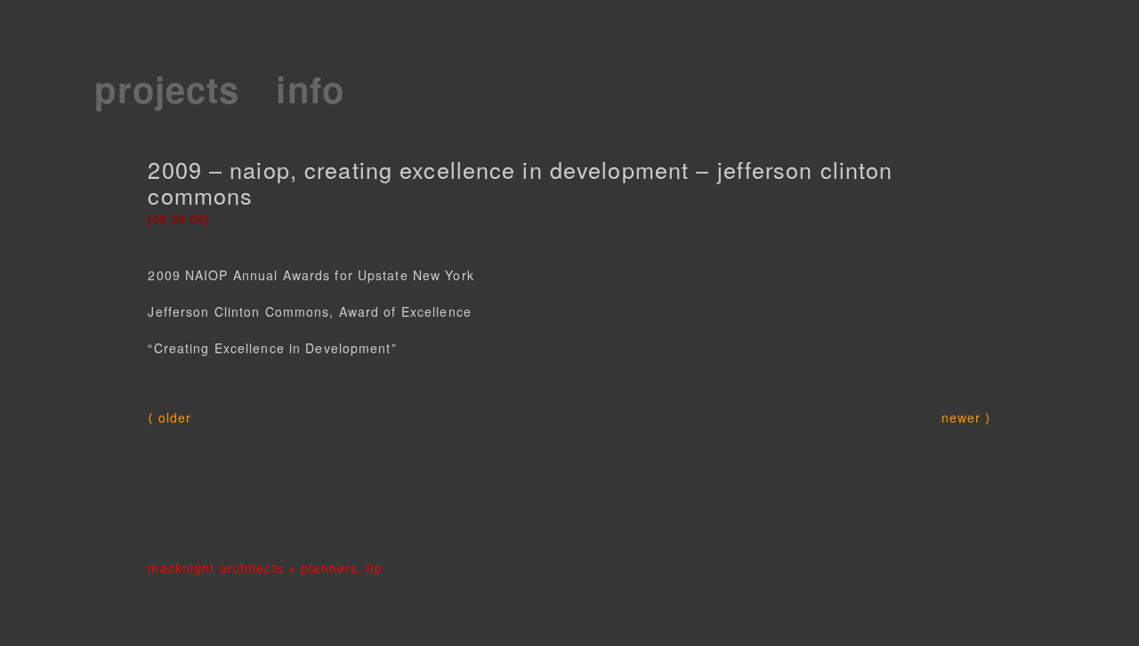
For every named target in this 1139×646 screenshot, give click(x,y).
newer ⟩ (966, 417)
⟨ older (169, 417)
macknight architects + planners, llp (265, 568)
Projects (166, 88)
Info (309, 88)
